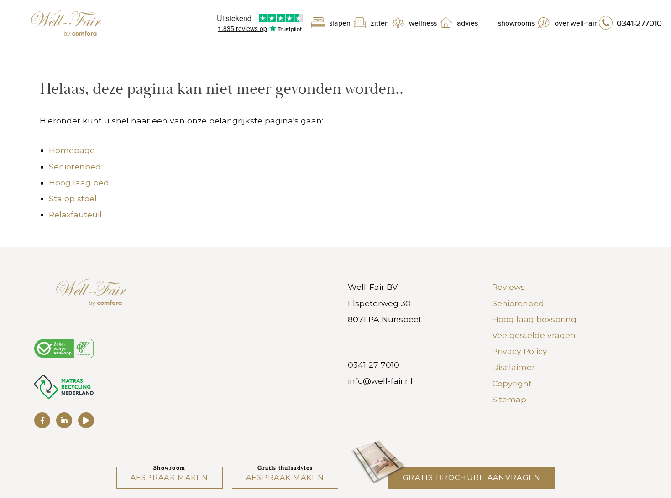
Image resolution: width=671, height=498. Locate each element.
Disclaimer (513, 367)
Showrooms (516, 23)
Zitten (380, 23)
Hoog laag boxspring (534, 319)
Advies (467, 23)
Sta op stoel (73, 198)
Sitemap (509, 399)
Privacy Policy (519, 351)
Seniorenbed (75, 166)
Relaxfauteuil (75, 214)
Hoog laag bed (79, 182)
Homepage (72, 150)
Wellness (423, 23)
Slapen (340, 23)
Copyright (512, 383)
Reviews (508, 287)
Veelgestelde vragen (534, 335)
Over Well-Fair (576, 23)
